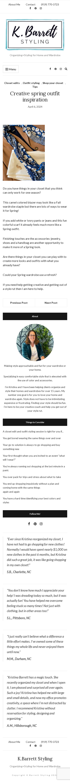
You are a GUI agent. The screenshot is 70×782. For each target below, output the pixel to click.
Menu (12, 69)
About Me (14, 4)
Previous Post (19, 302)
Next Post (51, 302)
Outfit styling (31, 83)
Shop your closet (53, 83)
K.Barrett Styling (35, 759)
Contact (30, 4)
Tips (35, 86)
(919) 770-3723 (50, 4)
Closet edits (12, 83)
